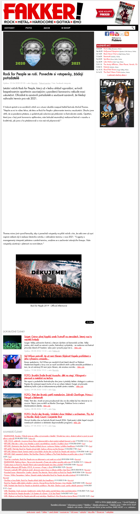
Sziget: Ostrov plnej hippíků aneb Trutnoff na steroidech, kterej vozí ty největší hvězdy (58, 338)
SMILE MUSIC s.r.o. (114, 502)
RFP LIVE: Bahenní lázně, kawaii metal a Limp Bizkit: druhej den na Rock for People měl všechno (40, 452)
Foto (54, 390)
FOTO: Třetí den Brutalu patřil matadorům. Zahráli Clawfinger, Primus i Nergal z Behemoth (58, 396)
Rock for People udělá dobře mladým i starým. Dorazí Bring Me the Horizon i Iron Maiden (38, 483)
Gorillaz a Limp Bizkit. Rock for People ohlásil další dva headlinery (29, 480)
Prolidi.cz (132, 502)
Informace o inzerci (75, 505)
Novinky (34, 83)
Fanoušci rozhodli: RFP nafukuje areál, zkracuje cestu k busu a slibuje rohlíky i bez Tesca (37, 470)
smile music (31, 512)
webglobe (109, 512)
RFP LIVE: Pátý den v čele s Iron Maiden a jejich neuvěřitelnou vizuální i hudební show (36, 444)
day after (91, 512)
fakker (44, 512)
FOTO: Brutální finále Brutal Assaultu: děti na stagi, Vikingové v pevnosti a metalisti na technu (55, 377)
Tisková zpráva (44, 83)
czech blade (53, 512)
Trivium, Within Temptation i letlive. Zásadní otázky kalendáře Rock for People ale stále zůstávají (40, 475)
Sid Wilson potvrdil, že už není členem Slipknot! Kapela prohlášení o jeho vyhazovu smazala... (57, 357)
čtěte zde (77, 348)
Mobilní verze (115, 505)
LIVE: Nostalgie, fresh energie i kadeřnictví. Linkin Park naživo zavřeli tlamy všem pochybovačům (40, 491)
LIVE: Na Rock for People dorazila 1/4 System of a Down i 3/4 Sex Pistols (32, 493)
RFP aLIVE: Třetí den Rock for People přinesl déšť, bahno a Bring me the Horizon (34, 449)
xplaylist (83, 512)
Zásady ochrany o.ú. (100, 505)
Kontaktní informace (58, 505)
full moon (74, 512)
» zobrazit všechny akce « (117, 75)
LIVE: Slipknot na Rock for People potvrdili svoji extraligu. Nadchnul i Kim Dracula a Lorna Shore (41, 496)
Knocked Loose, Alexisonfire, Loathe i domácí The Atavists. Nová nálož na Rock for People (38, 472)
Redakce (87, 505)
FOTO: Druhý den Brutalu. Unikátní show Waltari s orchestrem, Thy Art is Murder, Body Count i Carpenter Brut (59, 415)
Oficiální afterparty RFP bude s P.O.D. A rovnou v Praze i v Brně (28, 467)
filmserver (100, 512)
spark (38, 512)
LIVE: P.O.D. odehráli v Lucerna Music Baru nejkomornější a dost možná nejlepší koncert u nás (39, 441)
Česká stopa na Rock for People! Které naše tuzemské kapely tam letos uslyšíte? (33, 465)
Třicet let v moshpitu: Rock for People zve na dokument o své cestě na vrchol (32, 459)
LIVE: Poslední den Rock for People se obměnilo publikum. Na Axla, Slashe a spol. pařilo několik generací (43, 486)
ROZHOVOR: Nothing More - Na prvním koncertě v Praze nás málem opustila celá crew (37, 462)
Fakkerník (56, 351)
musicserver (64, 512)
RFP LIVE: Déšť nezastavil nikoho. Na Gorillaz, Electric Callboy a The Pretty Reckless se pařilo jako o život (43, 454)
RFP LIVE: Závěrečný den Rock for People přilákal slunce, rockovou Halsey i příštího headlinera (39, 446)
